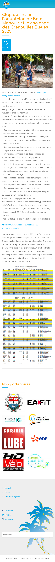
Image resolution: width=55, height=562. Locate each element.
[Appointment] (6, 4)
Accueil (8, 488)
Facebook (9, 510)
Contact (8, 492)
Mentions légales (12, 496)
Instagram (9, 519)
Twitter (8, 514)
